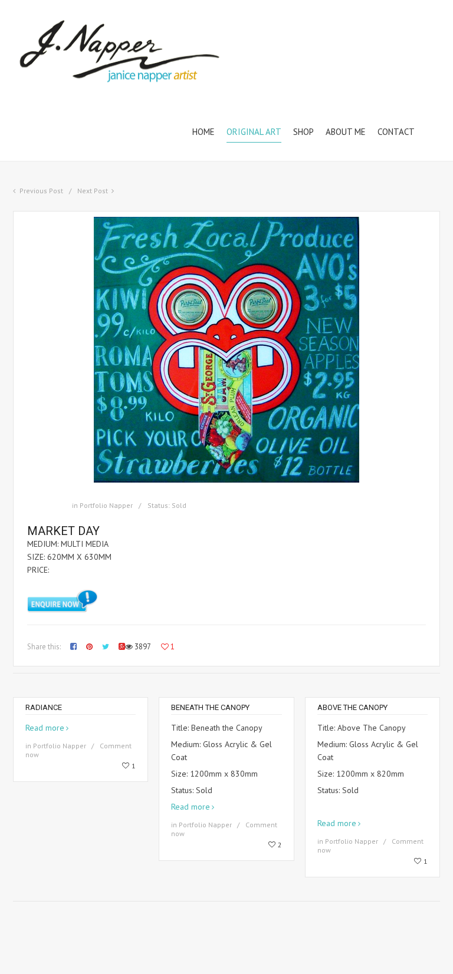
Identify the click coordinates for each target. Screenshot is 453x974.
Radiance (43, 707)
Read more (44, 727)
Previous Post (41, 190)
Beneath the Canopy (210, 707)
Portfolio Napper (106, 505)
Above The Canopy (352, 707)
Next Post (92, 190)
